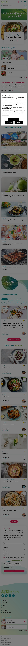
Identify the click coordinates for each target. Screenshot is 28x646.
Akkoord (19, 122)
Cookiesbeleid (9, 105)
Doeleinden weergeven (13, 119)
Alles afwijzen (9, 122)
